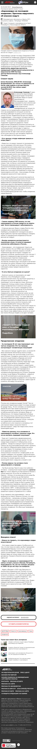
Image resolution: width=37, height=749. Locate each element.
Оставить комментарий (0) (19, 624)
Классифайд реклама (25, 688)
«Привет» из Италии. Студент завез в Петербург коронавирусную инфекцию (16, 327)
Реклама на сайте (8, 684)
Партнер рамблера (16, 740)
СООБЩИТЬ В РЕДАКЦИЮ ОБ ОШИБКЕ (14, 693)
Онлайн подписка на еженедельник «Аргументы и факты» (15, 678)
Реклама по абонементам (11, 686)
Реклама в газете (16, 681)
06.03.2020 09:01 (6, 7)
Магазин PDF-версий (9, 675)
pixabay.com (17, 52)
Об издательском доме (10, 672)
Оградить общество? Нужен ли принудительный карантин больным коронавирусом (16, 208)
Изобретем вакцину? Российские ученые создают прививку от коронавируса (18, 600)
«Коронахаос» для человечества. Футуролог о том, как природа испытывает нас (17, 523)
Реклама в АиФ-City (8, 688)
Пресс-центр (24, 672)
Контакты (5, 681)
